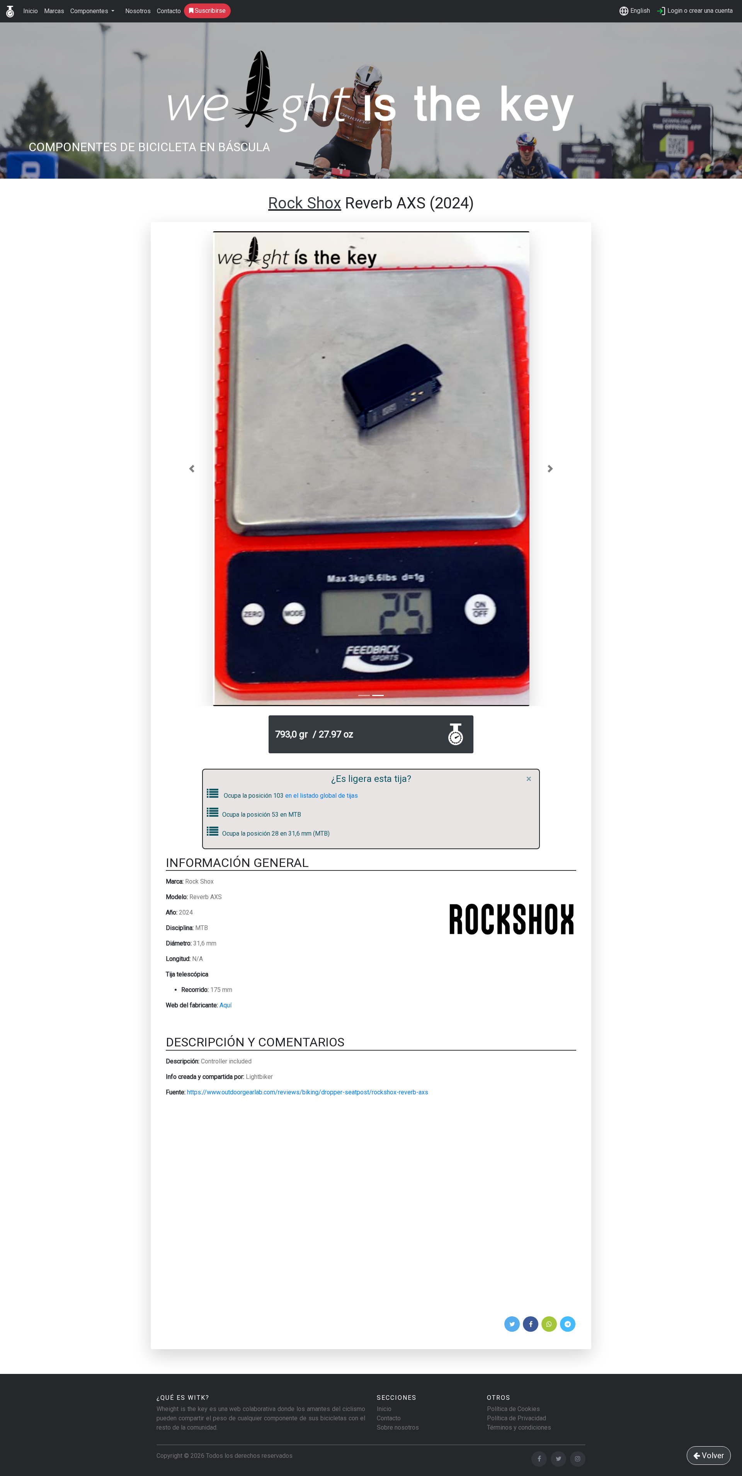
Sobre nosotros (398, 1427)
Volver (712, 1455)
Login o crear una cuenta (699, 10)
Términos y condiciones (519, 1427)
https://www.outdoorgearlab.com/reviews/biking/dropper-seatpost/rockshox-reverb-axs (307, 1092)
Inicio (30, 11)
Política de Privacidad (516, 1418)
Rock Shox (304, 203)
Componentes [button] (90, 11)
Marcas (54, 11)
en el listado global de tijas (321, 795)
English (639, 10)
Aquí (225, 1005)
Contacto (169, 11)
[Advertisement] (371, 1208)
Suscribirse (209, 10)
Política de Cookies (513, 1409)
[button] (191, 468)
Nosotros (138, 11)
